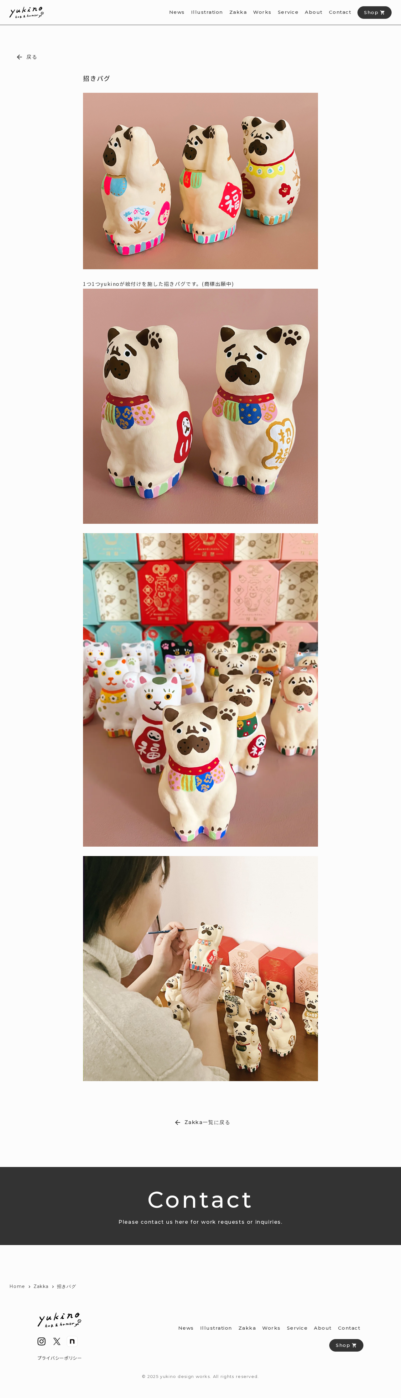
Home (17, 1286)
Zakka (41, 1286)
